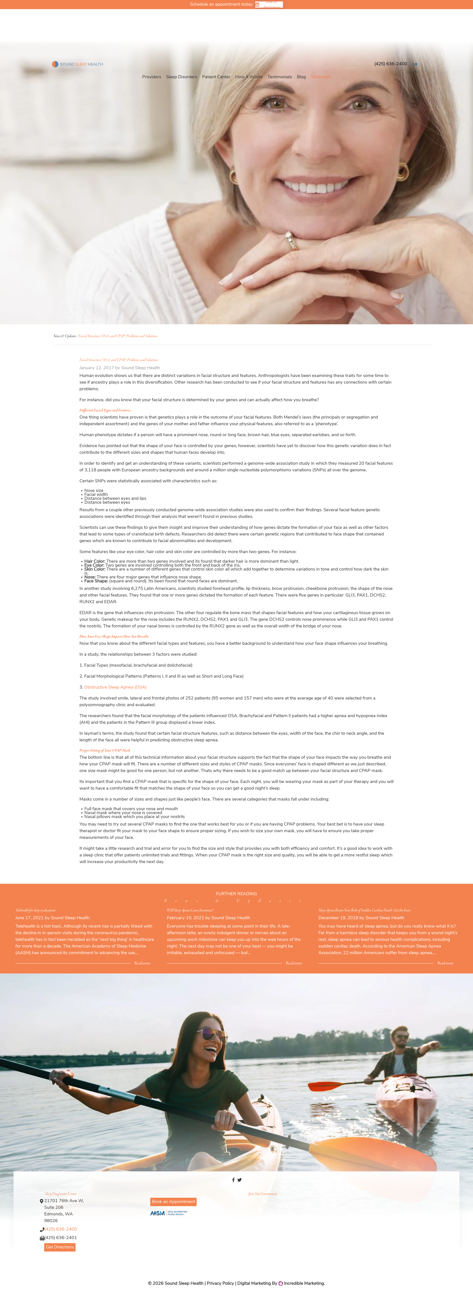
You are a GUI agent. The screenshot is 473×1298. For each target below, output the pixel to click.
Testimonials (280, 77)
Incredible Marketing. (304, 1283)
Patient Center (216, 77)
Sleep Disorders (181, 77)
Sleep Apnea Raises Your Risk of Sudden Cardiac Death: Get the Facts (364, 910)
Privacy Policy (220, 1283)
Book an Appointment (271, 4)
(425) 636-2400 (60, 1229)
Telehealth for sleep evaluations (35, 910)
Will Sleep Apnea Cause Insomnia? (190, 910)
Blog (301, 77)
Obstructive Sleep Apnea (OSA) (115, 687)
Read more (143, 963)
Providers (151, 77)
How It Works (249, 77)
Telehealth (321, 77)
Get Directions (60, 1247)
